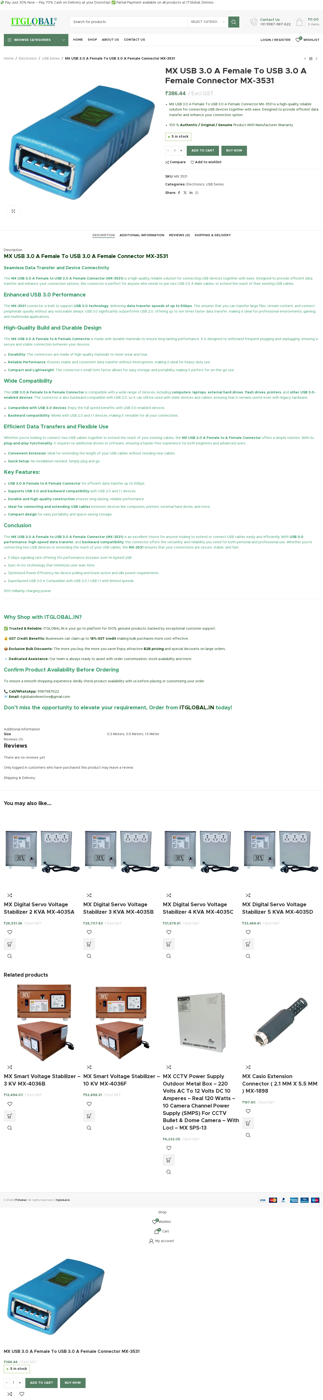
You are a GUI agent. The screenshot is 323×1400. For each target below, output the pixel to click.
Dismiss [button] (208, 2)
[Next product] (316, 59)
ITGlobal (20, 1200)
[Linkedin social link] (191, 193)
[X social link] (185, 193)
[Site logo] (33, 22)
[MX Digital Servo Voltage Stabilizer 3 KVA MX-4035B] (121, 850)
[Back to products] (311, 59)
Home (9, 58)
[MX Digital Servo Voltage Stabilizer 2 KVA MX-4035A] (42, 850)
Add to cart (203, 150)
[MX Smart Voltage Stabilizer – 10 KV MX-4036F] (121, 1022)
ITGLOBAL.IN (196, 708)
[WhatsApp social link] (197, 193)
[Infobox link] (270, 22)
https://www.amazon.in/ (23, 719)
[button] (10, 944)
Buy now (234, 150)
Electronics (28, 58)
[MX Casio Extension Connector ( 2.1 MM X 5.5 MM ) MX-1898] (280, 1022)
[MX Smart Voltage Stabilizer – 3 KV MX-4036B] (42, 1022)
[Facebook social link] (179, 193)
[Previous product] (305, 59)
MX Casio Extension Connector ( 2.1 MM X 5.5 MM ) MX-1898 (280, 1084)
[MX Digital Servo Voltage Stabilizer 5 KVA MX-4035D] (280, 850)
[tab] (104, 235)
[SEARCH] (233, 22)
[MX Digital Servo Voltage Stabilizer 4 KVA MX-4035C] (201, 850)
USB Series (51, 58)
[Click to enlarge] (13, 211)
